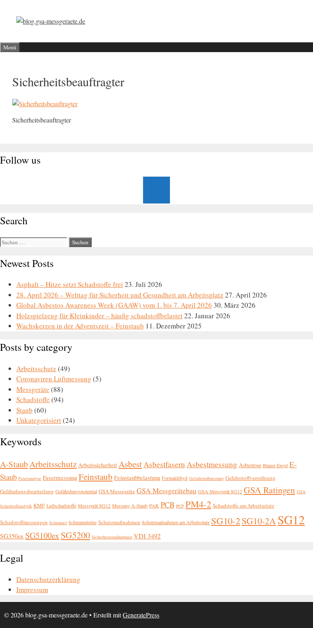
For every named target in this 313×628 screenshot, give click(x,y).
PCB (167, 505)
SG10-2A (259, 521)
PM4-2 (198, 504)
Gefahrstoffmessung (206, 478)
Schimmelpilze (82, 522)
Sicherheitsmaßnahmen (112, 537)
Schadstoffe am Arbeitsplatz (243, 505)
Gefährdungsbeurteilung (27, 491)
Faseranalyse (29, 478)
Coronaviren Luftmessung (53, 378)
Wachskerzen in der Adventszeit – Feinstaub (80, 325)
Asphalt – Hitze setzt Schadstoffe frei (69, 284)
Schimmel (58, 522)
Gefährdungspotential (76, 491)
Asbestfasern (164, 464)
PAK (154, 505)
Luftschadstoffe (61, 505)
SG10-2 (225, 520)
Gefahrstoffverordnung (250, 477)
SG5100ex (42, 535)
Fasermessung (60, 477)
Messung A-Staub (130, 505)
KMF (39, 505)
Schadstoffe (33, 399)
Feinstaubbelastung (137, 477)
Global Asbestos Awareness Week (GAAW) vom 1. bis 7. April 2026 (114, 305)
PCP (180, 506)
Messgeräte (32, 389)
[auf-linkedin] (156, 190)
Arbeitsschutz (36, 368)
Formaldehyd (174, 478)
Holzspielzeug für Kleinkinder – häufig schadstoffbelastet (99, 315)
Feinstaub (95, 476)
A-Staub (14, 464)
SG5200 (75, 535)
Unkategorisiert (38, 420)
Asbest (130, 464)
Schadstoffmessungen (24, 522)
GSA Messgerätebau (166, 490)
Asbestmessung (212, 464)
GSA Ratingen (269, 490)
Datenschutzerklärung (48, 579)
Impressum (32, 589)
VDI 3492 (147, 536)
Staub (24, 410)
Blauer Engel (275, 465)
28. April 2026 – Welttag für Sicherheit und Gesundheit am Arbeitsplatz (119, 295)
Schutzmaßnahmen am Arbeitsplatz (175, 522)
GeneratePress (141, 614)
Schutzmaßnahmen (119, 522)
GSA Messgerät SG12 (220, 491)
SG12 (291, 519)
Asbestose (250, 465)
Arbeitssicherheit (97, 465)
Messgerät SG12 (94, 505)
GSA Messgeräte (117, 491)
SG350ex (12, 536)
